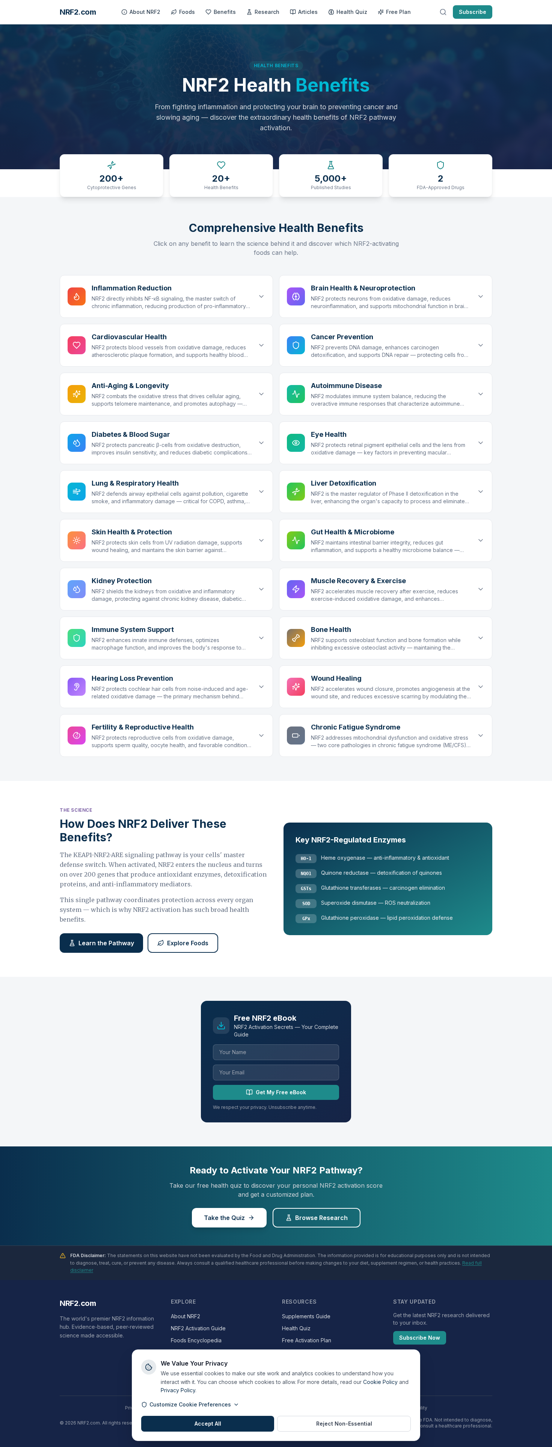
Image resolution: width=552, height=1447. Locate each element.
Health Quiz (351, 12)
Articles (308, 12)
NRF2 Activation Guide (198, 1328)
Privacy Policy (178, 1390)
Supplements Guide (306, 1316)
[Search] (443, 12)
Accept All (208, 1423)
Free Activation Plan (306, 1340)
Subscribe (472, 12)
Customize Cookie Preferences (190, 1404)
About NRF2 (145, 12)
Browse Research (321, 1217)
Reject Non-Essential (344, 1423)
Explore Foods (187, 943)
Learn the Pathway (106, 943)
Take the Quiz (224, 1217)
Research (267, 12)
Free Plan (398, 12)
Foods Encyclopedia (196, 1340)
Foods (187, 12)
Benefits (225, 12)
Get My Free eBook (281, 1092)
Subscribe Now (419, 1337)
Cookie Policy (380, 1382)
